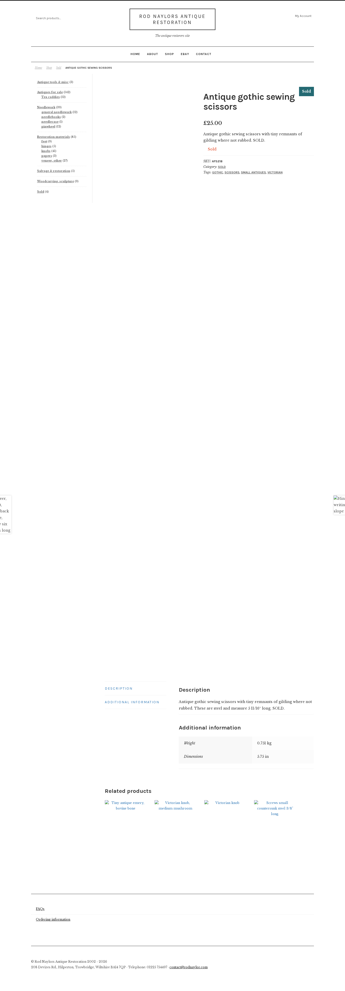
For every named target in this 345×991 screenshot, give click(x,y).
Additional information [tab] (132, 702)
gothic (217, 172)
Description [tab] (119, 688)
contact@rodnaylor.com (188, 967)
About (152, 54)
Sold (58, 67)
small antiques (253, 172)
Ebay (185, 54)
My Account (303, 16)
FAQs (40, 909)
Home (135, 54)
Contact (203, 54)
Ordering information (53, 919)
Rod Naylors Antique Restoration (172, 19)
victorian (275, 172)
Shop (169, 54)
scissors (232, 172)
